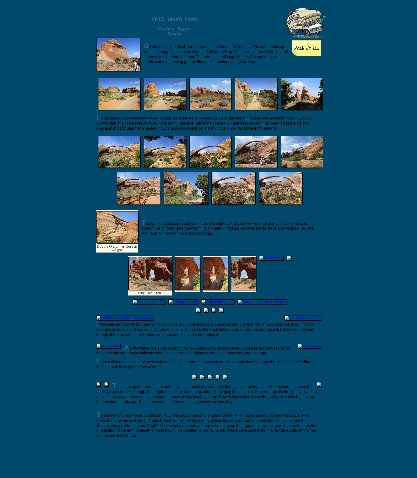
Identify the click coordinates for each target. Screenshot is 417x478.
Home (226, 14)
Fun (275, 15)
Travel (243, 14)
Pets (259, 15)
